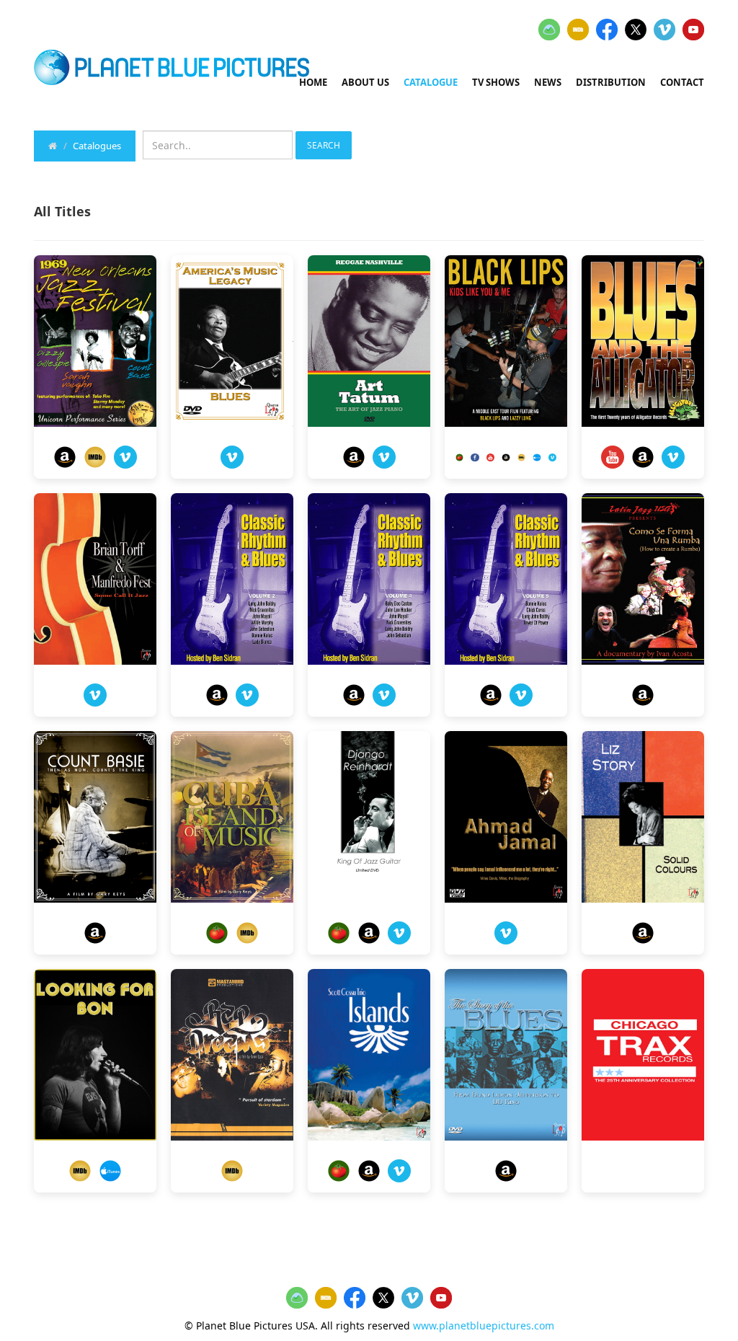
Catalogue (431, 82)
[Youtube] (490, 456)
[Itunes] (537, 456)
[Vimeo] (125, 457)
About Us (365, 82)
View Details (95, 344)
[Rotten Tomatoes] (459, 456)
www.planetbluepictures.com (483, 1325)
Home (313, 82)
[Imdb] (95, 457)
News (547, 82)
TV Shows (496, 82)
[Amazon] (64, 457)
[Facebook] (475, 456)
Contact (682, 82)
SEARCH (323, 145)
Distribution (611, 82)
